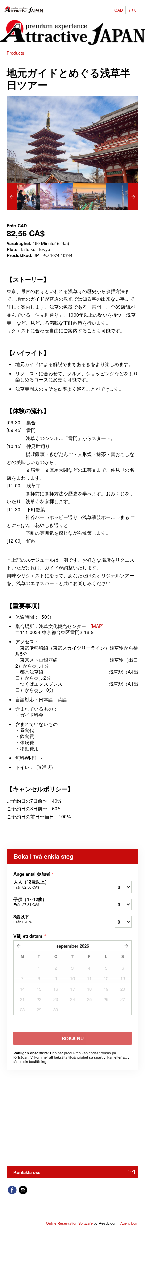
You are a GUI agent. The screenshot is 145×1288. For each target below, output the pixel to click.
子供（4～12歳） (30, 901)
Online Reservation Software (69, 1223)
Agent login (129, 1223)
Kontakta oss (26, 1172)
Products (15, 53)
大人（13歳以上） (31, 884)
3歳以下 (22, 919)
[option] (23, 196)
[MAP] (97, 626)
